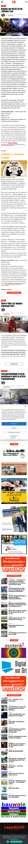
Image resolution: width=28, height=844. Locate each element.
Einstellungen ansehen (14, 432)
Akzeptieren (14, 423)
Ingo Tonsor (10, 15)
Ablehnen (14, 428)
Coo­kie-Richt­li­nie (14, 435)
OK (7, 841)
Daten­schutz (13, 436)
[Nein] (26, 839)
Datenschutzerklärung (16, 841)
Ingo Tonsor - (7, 314)
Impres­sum (12, 438)
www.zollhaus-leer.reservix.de (13, 283)
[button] (25, 406)
